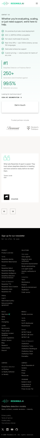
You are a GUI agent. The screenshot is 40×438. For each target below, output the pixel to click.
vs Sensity (5, 374)
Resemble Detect (7, 268)
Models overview (27, 314)
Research (5, 345)
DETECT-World (26, 332)
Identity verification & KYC (29, 272)
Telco (23, 279)
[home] (13, 3)
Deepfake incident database (8, 334)
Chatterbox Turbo (27, 346)
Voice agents (26, 256)
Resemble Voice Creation (10, 286)
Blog (3, 343)
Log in (4, 298)
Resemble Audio (7, 289)
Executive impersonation (30, 263)
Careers (24, 368)
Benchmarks (6, 328)
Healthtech (25, 290)
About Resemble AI (28, 365)
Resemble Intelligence (9, 273)
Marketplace (26, 282)
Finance (24, 284)
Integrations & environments (26, 385)
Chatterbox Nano (27, 351)
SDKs (3, 317)
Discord (4, 350)
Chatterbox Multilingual (29, 348)
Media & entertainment (29, 287)
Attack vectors (6, 340)
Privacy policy (6, 415)
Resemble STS (6, 291)
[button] (37, 3)
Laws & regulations (8, 338)
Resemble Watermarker (9, 262)
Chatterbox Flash (27, 353)
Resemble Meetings (8, 270)
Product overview (7, 253)
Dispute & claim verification (27, 260)
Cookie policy (6, 420)
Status (4, 295)
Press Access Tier (27, 389)
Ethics (24, 370)
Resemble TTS (6, 284)
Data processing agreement (7, 304)
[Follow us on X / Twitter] (3, 429)
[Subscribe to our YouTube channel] (12, 429)
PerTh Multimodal (27, 323)
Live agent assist (27, 269)
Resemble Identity (7, 259)
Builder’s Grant (26, 382)
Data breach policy (8, 300)
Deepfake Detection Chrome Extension (8, 276)
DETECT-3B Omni (27, 334)
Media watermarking (28, 266)
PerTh (23, 320)
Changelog (5, 322)
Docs (3, 319)
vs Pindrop (5, 369)
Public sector (26, 292)
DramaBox (25, 356)
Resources (25, 375)
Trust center (6, 331)
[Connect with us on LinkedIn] (7, 429)
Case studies (6, 348)
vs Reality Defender (8, 372)
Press (23, 373)
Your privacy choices (8, 423)
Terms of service (7, 418)
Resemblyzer (26, 325)
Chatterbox (25, 343)
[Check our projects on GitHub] (17, 429)
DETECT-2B (25, 337)
